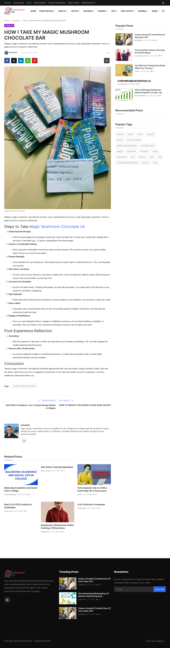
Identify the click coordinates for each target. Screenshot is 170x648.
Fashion (120, 134)
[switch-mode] (164, 3)
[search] (163, 11)
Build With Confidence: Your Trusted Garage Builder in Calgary (31, 406)
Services (142, 157)
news (155, 162)
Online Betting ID (147, 145)
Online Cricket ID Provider (127, 162)
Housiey (145, 162)
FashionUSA (122, 157)
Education (16, 20)
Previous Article (48, 400)
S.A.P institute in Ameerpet (91, 504)
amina (137, 71)
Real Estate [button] (127, 11)
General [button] (142, 11)
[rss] (7, 600)
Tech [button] (113, 11)
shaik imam (8, 511)
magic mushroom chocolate (25, 386)
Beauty (120, 151)
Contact (7, 2)
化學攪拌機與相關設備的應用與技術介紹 (134, 81)
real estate (131, 151)
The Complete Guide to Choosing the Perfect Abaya (150, 51)
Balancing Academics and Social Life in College (20, 489)
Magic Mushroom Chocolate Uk (57, 226)
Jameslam (25, 425)
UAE (160, 157)
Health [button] (62, 11)
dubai (155, 151)
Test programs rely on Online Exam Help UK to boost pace (92, 489)
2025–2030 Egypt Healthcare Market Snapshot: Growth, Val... (149, 91)
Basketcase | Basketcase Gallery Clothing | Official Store (57, 526)
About (29, 2)
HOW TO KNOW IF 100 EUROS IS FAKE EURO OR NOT (85, 405)
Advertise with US (88, 2)
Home (33, 11)
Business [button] (88, 11)
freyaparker (45, 532)
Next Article (64, 400)
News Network (40, 2)
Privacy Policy (18, 2)
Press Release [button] (46, 11)
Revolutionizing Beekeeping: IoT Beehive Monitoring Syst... (93, 594)
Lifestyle (150, 134)
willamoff (81, 599)
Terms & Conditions (155, 641)
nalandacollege (10, 494)
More (154, 11)
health (130, 134)
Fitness (120, 140)
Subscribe (159, 589)
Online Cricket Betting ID (126, 145)
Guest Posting (73, 2)
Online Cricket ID (134, 140)
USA (132, 157)
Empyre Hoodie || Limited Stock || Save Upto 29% (150, 35)
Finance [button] (102, 11)
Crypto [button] (74, 11)
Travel (140, 134)
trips (152, 157)
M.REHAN (138, 40)
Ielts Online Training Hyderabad (57, 467)
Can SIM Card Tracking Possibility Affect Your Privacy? (150, 66)
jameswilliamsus (141, 95)
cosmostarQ (122, 84)
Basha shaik (45, 471)
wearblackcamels (141, 56)
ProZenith (144, 151)
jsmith (79, 494)
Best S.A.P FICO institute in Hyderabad (18, 506)
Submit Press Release (56, 2)
